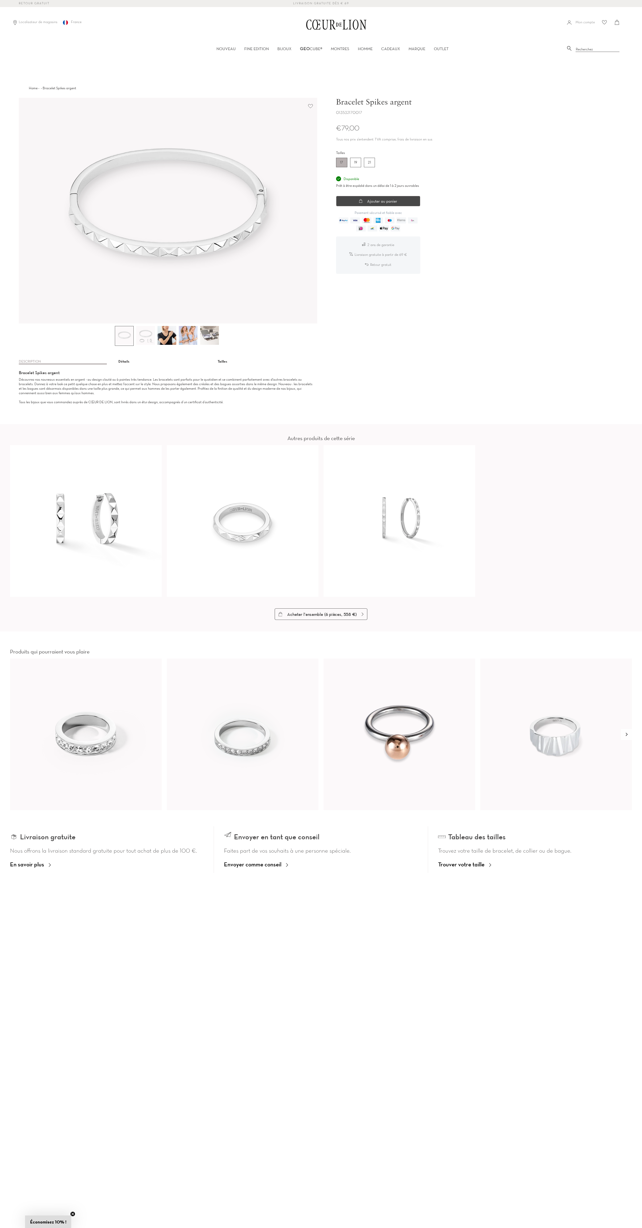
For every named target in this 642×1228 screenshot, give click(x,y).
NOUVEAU (226, 48)
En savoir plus (27, 864)
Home (33, 88)
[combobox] (598, 49)
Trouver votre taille (461, 864)
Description (30, 361)
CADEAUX (390, 48)
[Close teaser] (72, 1213)
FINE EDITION (256, 48)
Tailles (222, 361)
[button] (626, 734)
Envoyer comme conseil (252, 864)
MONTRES (340, 48)
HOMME (365, 48)
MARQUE (417, 48)
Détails (123, 361)
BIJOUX (284, 48)
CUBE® (311, 48)
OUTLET (441, 48)
